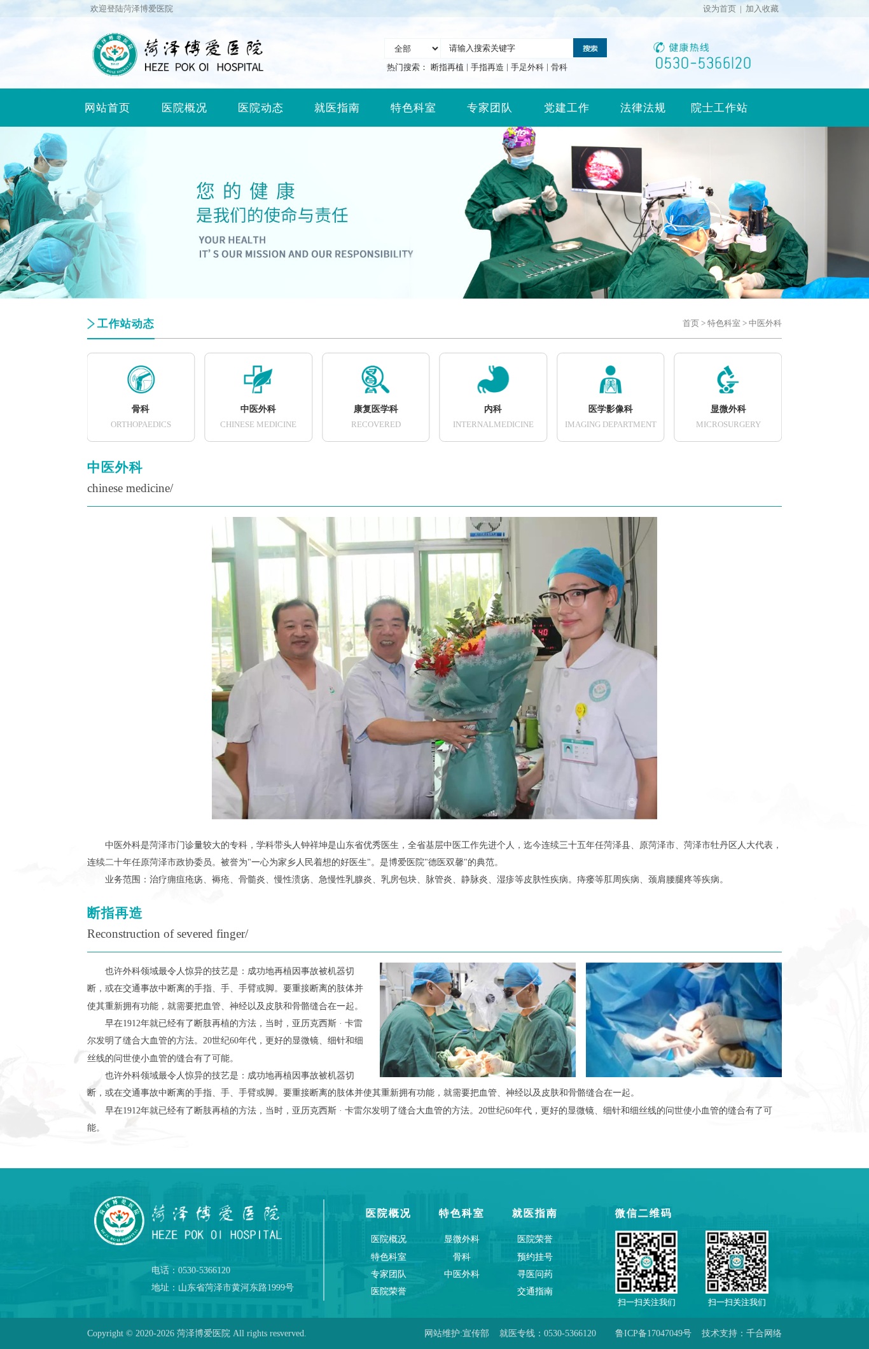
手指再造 (487, 67)
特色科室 (413, 107)
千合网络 (764, 1333)
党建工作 (567, 107)
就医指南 (337, 107)
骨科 (559, 67)
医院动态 (261, 107)
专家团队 (490, 107)
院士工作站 (719, 107)
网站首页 (107, 107)
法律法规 (643, 107)
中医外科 (765, 323)
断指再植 (447, 67)
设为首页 (719, 8)
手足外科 (527, 67)
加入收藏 (762, 8)
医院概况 (184, 107)
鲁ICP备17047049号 (653, 1333)
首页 (691, 323)
